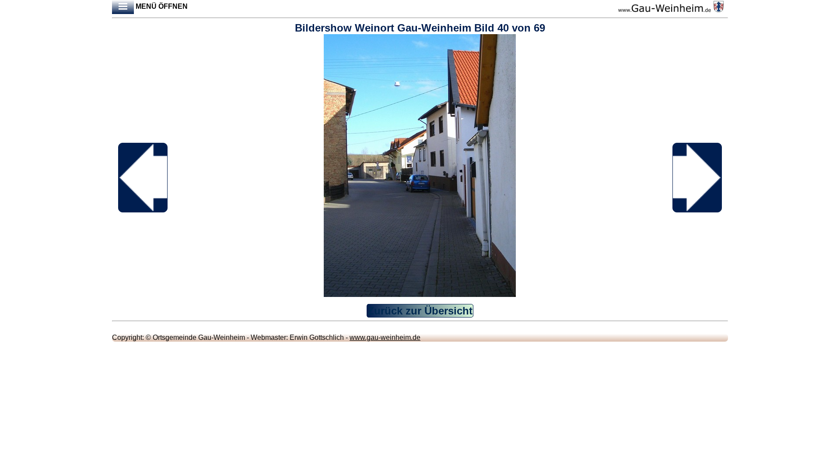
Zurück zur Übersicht (420, 311)
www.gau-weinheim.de (385, 337)
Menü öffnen (161, 6)
